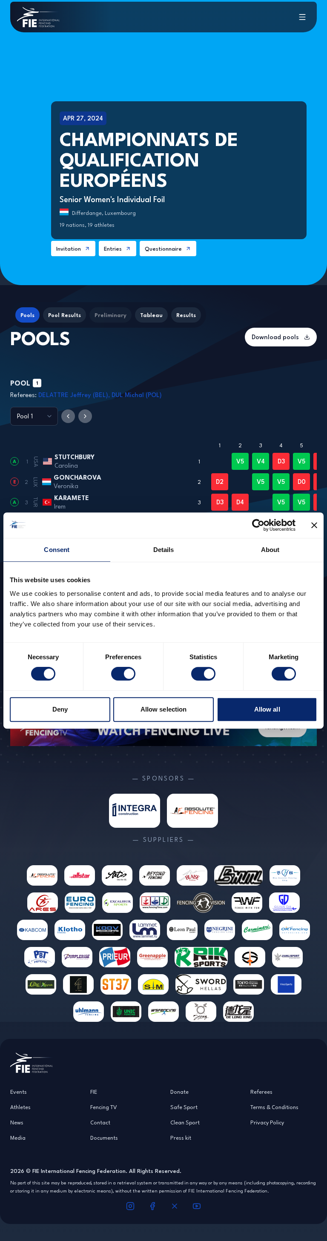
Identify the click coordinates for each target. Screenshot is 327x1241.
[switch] (123, 674)
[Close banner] (314, 525)
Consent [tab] (56, 549)
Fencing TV (103, 1107)
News (16, 1122)
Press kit (180, 1137)
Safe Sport (184, 1107)
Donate (179, 1091)
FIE (93, 1091)
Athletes (20, 1107)
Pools (27, 315)
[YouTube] (196, 1206)
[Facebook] (152, 1206)
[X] (174, 1206)
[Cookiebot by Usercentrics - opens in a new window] (258, 525)
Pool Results (64, 315)
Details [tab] (163, 549)
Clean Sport (185, 1122)
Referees (261, 1091)
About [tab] (270, 549)
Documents (104, 1137)
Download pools (275, 337)
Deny (60, 709)
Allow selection (164, 709)
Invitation (68, 248)
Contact (100, 1122)
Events (18, 1091)
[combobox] (34, 416)
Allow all (267, 709)
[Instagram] (130, 1206)
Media (18, 1137)
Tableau (151, 315)
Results (186, 315)
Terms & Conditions (274, 1107)
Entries (113, 248)
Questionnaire (163, 248)
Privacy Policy (267, 1122)
